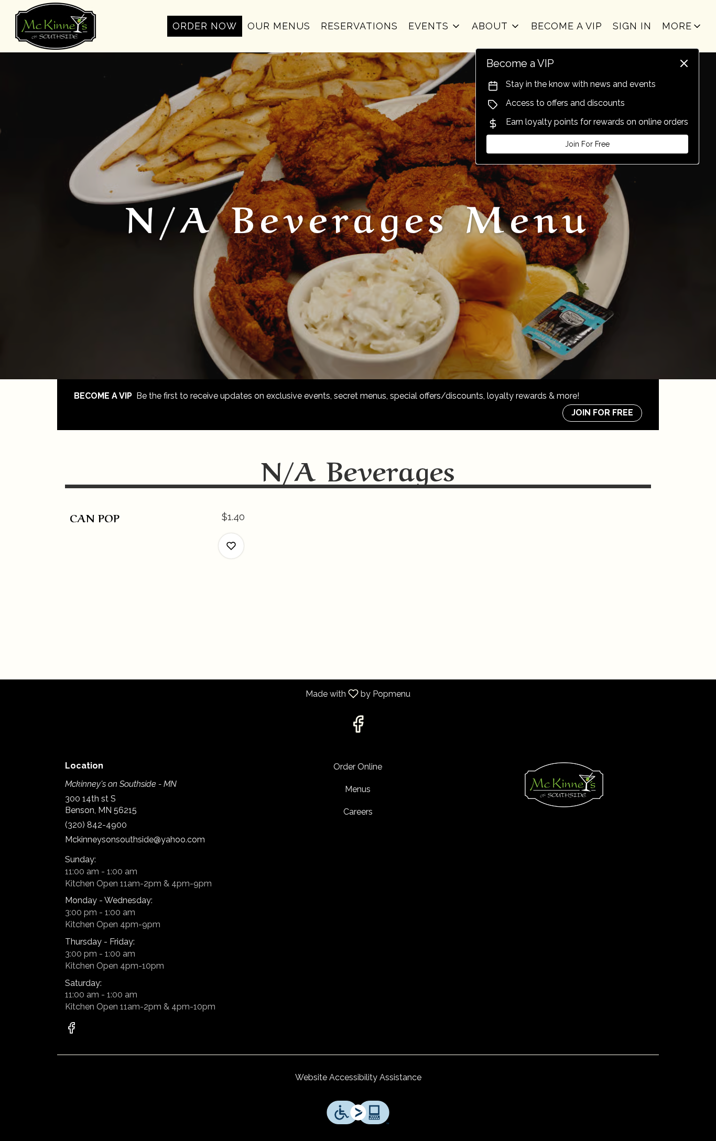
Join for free (602, 413)
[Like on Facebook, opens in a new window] (358, 727)
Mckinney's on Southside (563, 784)
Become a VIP (566, 25)
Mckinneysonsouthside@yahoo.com (135, 839)
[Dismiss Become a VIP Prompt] (684, 63)
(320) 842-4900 (96, 825)
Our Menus (278, 25)
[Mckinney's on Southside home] (55, 26)
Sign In (632, 25)
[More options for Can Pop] (231, 545)
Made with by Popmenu (209, 693)
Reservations (359, 25)
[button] (435, 26)
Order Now (204, 25)
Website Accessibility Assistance (358, 1077)
